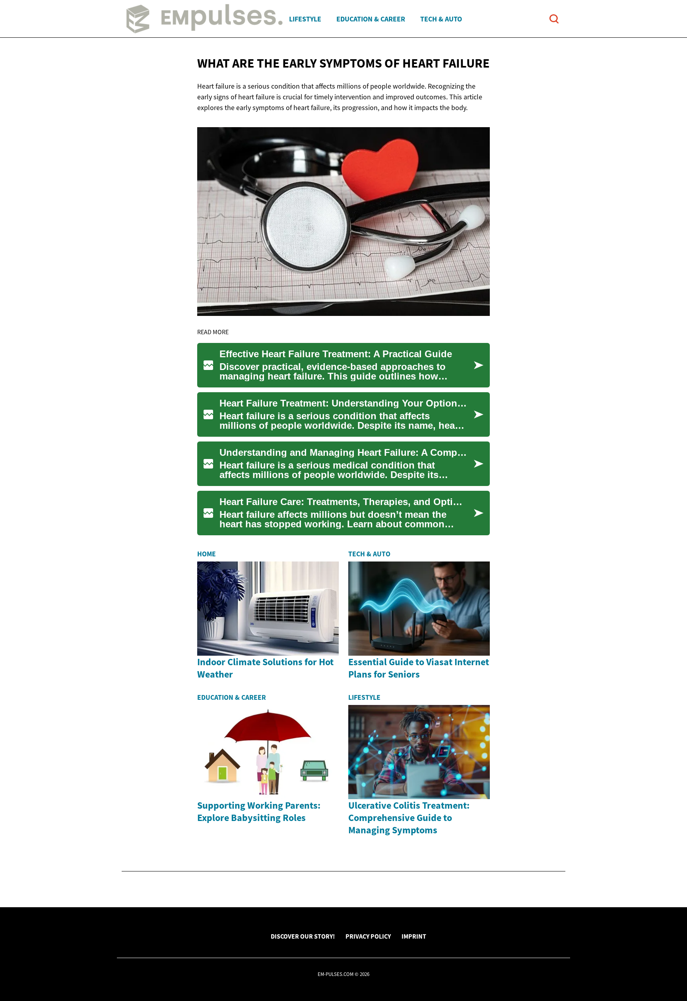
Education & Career (370, 18)
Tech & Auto (441, 18)
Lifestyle (305, 18)
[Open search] (554, 18)
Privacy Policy (368, 936)
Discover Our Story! (303, 936)
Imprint (414, 936)
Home (206, 554)
